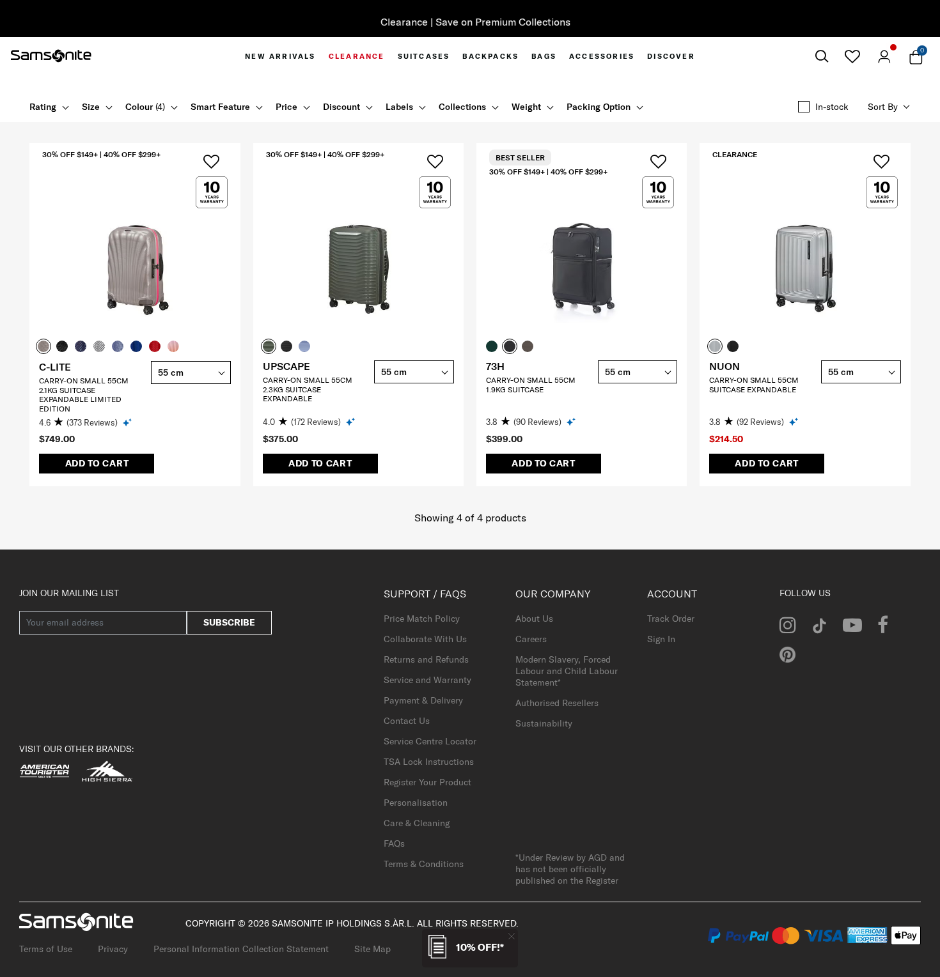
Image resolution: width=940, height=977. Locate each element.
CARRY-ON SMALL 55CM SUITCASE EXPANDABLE (754, 384)
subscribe (229, 622)
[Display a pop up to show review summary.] (128, 422)
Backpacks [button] (490, 56)
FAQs (394, 843)
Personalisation (416, 802)
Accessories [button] (601, 56)
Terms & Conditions (424, 864)
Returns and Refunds (426, 659)
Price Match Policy (422, 618)
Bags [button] (543, 56)
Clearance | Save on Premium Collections (470, 21)
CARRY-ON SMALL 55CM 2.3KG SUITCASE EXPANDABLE (307, 389)
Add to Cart (97, 463)
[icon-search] (821, 56)
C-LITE (55, 366)
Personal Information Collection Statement (241, 949)
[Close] (511, 935)
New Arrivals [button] (280, 56)
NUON (724, 366)
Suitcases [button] (424, 56)
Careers (531, 639)
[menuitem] (280, 56)
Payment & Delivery (423, 700)
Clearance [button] (357, 56)
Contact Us (407, 721)
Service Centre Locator (430, 741)
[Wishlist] (852, 56)
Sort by (883, 106)
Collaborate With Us (425, 639)
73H (495, 366)
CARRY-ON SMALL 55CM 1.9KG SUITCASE (531, 384)
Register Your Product (427, 782)
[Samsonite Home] (51, 56)
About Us (534, 618)
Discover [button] (671, 56)
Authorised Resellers (557, 703)
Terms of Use (45, 949)
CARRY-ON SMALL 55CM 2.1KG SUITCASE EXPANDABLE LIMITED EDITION (84, 394)
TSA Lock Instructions (429, 761)
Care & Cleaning (417, 823)
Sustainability (543, 723)
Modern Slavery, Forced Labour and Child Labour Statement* (566, 671)
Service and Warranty (427, 680)
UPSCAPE (286, 366)
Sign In (661, 639)
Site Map (372, 949)
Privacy (113, 949)
